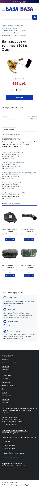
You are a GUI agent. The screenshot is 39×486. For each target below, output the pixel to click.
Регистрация (14, 482)
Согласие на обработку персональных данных (19, 437)
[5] (23, 79)
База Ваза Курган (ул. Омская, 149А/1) (14, 163)
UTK (14, 466)
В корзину (10, 239)
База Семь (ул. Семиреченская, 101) (13, 193)
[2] (17, 79)
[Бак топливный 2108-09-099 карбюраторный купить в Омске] (29, 253)
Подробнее (7, 305)
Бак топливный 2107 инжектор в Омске (16, 265)
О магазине (6, 382)
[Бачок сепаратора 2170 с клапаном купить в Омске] (10, 217)
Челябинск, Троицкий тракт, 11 (12, 183)
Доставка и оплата (9, 363)
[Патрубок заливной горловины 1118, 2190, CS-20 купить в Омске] (29, 217)
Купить (19, 97)
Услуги (4, 392)
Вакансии (5, 366)
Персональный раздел (10, 457)
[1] (15, 79)
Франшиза (5, 370)
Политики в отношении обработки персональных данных (15, 431)
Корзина (7, 485)
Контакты (5, 403)
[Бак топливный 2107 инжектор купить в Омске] (10, 253)
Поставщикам (7, 396)
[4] (21, 79)
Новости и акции (8, 385)
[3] (19, 79)
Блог (3, 389)
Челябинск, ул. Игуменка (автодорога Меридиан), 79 (19, 173)
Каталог (5, 379)
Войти (6, 482)
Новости (5, 359)
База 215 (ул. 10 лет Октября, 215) (12, 153)
